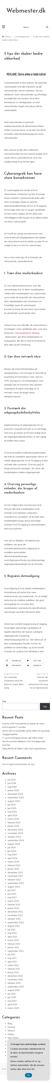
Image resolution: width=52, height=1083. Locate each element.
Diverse (11, 1027)
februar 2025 (14, 822)
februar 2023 (14, 904)
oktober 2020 (14, 983)
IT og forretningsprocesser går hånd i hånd (22, 738)
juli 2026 (12, 779)
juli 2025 (12, 804)
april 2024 (12, 858)
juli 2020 (12, 993)
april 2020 (12, 1004)
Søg (4, 701)
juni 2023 (12, 894)
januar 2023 (13, 908)
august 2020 (14, 990)
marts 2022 (13, 940)
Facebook (16, 661)
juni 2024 (12, 851)
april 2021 (12, 961)
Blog (10, 1023)
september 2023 (16, 883)
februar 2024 (14, 865)
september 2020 (16, 986)
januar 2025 (13, 826)
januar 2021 (13, 972)
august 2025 (14, 801)
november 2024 (15, 833)
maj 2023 (12, 897)
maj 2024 (12, 854)
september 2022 (16, 922)
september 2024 (16, 840)
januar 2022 (13, 947)
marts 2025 (13, 819)
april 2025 (12, 815)
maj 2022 (12, 933)
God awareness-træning (27, 332)
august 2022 (14, 926)
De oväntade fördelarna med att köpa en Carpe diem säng (13, 682)
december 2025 (15, 794)
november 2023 (15, 876)
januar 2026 (13, 790)
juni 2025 (12, 808)
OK (28, 1075)
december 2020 (15, 976)
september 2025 (16, 797)
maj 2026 (12, 787)
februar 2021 (14, 968)
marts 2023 (13, 901)
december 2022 (15, 911)
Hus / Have (13, 1037)
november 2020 (15, 979)
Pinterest (17, 665)
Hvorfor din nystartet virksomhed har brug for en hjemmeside (38, 682)
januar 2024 (13, 869)
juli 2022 (12, 929)
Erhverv (11, 1030)
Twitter (37, 661)
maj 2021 (12, 958)
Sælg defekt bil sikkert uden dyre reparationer (24, 748)
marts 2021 (13, 965)
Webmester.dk (26, 11)
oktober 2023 (14, 879)
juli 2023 (12, 890)
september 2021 (16, 951)
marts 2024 (13, 861)
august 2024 (14, 844)
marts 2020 (13, 1008)
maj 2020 (12, 1001)
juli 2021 (12, 954)
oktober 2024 (14, 836)
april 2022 (12, 936)
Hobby (11, 1034)
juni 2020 (12, 997)
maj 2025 (12, 811)
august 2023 (14, 886)
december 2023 (15, 872)
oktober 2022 (14, 918)
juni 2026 (12, 783)
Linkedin (37, 665)
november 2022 (15, 915)
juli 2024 (12, 847)
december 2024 (15, 829)
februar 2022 (14, 944)
